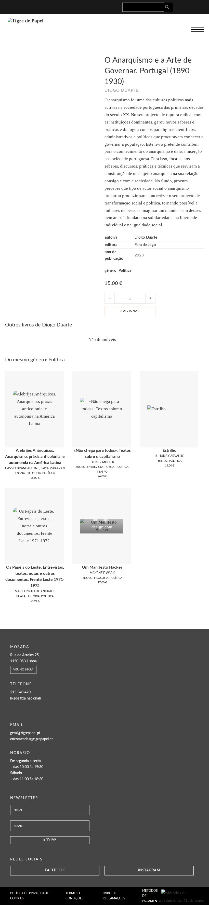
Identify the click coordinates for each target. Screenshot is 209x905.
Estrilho (169, 450)
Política (125, 270)
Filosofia (34, 473)
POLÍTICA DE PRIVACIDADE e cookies (30, 896)
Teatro (102, 471)
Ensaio (20, 473)
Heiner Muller (102, 462)
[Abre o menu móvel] (197, 30)
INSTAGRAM (149, 870)
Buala (20, 596)
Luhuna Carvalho (170, 456)
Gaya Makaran (53, 468)
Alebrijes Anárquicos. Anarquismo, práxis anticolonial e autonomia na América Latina (35, 456)
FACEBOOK (55, 870)
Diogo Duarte (121, 90)
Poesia (109, 466)
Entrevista (95, 466)
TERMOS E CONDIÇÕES (75, 896)
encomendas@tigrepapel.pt (31, 739)
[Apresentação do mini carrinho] (200, 6)
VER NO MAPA (23, 669)
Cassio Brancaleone (22, 468)
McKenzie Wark (102, 572)
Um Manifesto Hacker (102, 567)
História (33, 596)
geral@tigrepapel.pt (25, 733)
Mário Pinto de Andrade (35, 591)
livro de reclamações (114, 896)
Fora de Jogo (145, 245)
